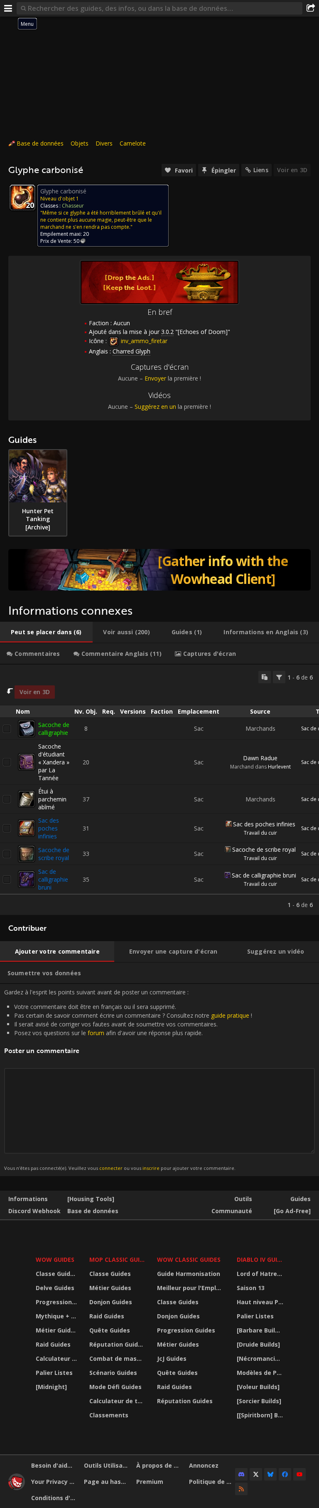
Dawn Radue (260, 758)
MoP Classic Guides (118, 1259)
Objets (79, 143)
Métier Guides (57, 1330)
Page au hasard (107, 1482)
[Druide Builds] (258, 1344)
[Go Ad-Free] (292, 1211)
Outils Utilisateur (107, 1465)
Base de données (40, 143)
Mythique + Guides (57, 1316)
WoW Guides (55, 1259)
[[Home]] (16, 1488)
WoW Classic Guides (189, 1259)
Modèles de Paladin (261, 1373)
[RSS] (241, 1489)
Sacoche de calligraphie (53, 729)
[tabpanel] (159, 790)
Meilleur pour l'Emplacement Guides (191, 1288)
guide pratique (230, 1015)
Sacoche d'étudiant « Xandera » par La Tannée (53, 762)
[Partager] (310, 8)
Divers (104, 143)
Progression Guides (57, 1302)
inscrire (151, 1168)
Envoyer (155, 378)
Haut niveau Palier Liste (261, 1302)
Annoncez (203, 1465)
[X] (256, 1474)
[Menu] (8, 8)
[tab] (46, 632)
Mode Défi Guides (115, 1387)
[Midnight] (51, 1387)
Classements (108, 1415)
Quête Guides (109, 1330)
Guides (300, 1199)
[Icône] (22, 197)
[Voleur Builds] (258, 1387)
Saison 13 (251, 1288)
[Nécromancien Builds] (261, 1358)
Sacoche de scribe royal (53, 854)
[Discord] (241, 1474)
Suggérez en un (155, 406)
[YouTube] (299, 1474)
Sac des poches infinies (48, 828)
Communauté (231, 1211)
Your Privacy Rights (54, 1482)
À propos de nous (159, 1465)
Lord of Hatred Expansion (261, 1274)
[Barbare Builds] (260, 1330)
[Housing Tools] (90, 1199)
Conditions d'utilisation (54, 1498)
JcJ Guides (171, 1358)
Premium (149, 1482)
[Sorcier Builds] (259, 1401)
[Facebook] (285, 1474)
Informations (28, 1199)
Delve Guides (55, 1288)
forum (96, 1033)
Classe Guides (56, 1274)
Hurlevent (279, 766)
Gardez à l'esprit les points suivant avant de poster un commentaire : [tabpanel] (128, 1079)
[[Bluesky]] (270, 1474)
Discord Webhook (34, 1211)
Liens (260, 170)
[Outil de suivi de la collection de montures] (159, 570)
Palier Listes (54, 1373)
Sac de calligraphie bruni (53, 879)
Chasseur (73, 205)
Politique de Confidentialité (212, 1482)
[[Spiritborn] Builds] (261, 1415)
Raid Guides (53, 1344)
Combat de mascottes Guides (118, 1358)
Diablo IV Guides (261, 1259)
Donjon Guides (110, 1302)
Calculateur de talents (57, 1358)
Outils (243, 1199)
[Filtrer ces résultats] (279, 677)
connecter (111, 1168)
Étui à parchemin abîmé (52, 799)
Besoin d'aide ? (53, 1465)
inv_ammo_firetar (143, 341)
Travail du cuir (260, 832)
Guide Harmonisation (188, 1274)
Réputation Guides (117, 1344)
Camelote (133, 143)
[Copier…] (264, 677)
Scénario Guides (113, 1373)
